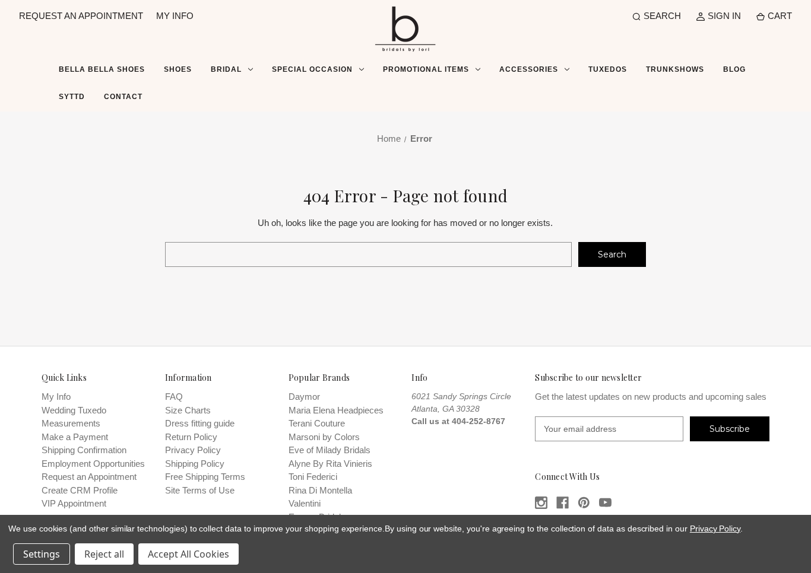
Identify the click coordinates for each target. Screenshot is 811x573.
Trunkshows (675, 69)
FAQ (174, 396)
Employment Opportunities (93, 464)
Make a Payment (75, 437)
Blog (734, 69)
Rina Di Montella (320, 490)
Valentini (305, 503)
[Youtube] (605, 502)
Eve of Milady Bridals (329, 450)
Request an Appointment (89, 477)
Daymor (304, 396)
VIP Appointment (74, 503)
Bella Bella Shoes (102, 69)
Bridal (226, 69)
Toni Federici (313, 477)
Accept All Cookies (188, 554)
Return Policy (191, 437)
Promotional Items (426, 69)
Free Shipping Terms (205, 477)
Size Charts (188, 410)
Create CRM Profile (80, 490)
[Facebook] (562, 502)
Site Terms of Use (200, 490)
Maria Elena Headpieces (336, 410)
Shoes (178, 69)
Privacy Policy (193, 450)
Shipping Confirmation (84, 450)
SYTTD (72, 97)
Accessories (528, 69)
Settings (41, 554)
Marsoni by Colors (324, 437)
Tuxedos (607, 69)
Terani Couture (317, 423)
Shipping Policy (194, 464)
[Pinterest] (584, 502)
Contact (123, 97)
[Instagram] (541, 502)
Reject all (104, 554)
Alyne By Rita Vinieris (330, 464)
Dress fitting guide (200, 423)
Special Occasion (312, 69)
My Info (56, 396)
